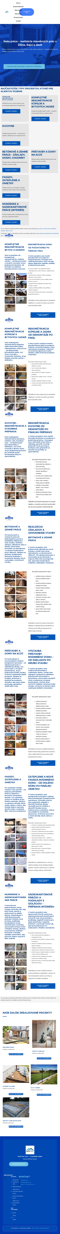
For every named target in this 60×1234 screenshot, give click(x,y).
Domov (18, 3)
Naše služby (18, 10)
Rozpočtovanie (18, 17)
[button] (5, 1178)
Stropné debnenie (18, 6)
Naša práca (18, 14)
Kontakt (18, 21)
